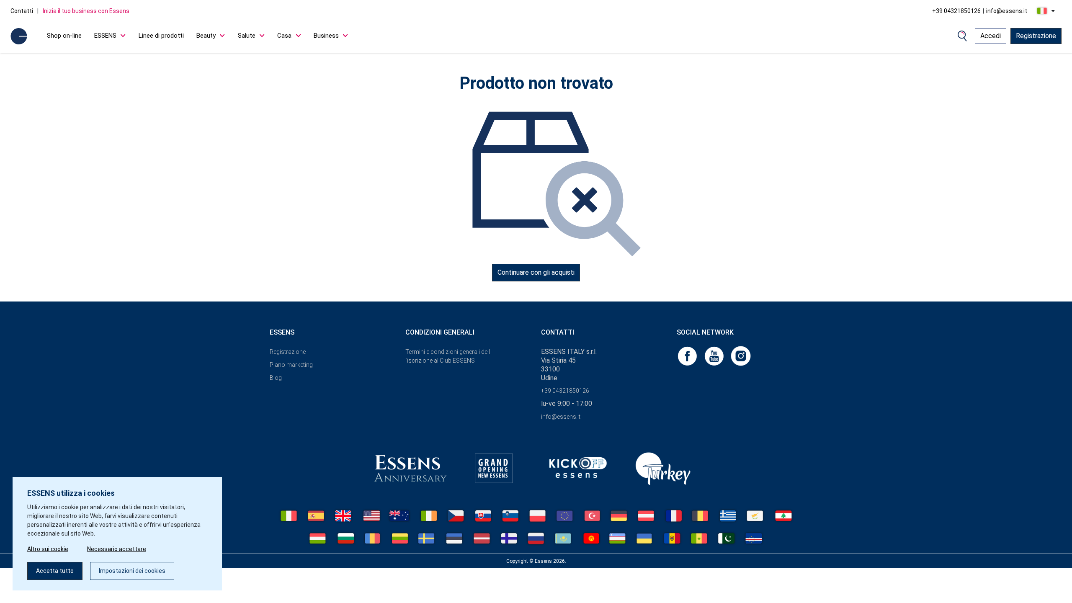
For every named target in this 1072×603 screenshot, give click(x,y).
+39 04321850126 (956, 11)
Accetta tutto (55, 570)
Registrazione (1036, 36)
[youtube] (715, 355)
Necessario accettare (116, 549)
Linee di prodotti (161, 35)
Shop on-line (64, 35)
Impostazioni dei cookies (132, 570)
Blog (276, 377)
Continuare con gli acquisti (536, 272)
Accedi (990, 36)
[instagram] (740, 355)
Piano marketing (291, 364)
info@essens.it (1006, 11)
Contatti (21, 11)
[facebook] (688, 355)
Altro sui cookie (47, 549)
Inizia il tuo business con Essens (86, 11)
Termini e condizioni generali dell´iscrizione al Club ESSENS (447, 356)
